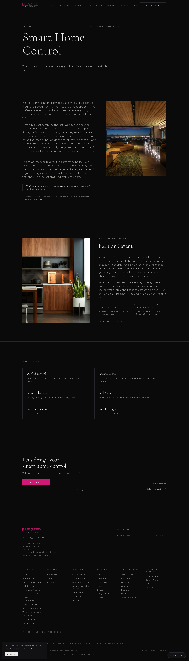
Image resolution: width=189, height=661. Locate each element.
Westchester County (81, 582)
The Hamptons (79, 578)
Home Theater (29, 578)
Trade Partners (127, 574)
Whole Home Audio (31, 612)
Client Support (152, 576)
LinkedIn (40, 632)
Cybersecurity (28, 623)
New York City (78, 574)
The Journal (124, 530)
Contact (149, 587)
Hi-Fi (24, 574)
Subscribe (160, 535)
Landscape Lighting (31, 582)
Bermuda (76, 600)
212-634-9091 (28, 549)
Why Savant (102, 578)
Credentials (102, 582)
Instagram (28, 632)
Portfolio (63, 5)
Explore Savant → (110, 321)
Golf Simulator (28, 619)
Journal (110, 5)
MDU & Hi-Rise (54, 582)
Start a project (153, 5)
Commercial (52, 578)
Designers (125, 590)
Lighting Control (30, 586)
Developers (126, 586)
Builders (125, 582)
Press (99, 586)
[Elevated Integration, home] (30, 5)
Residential (52, 574)
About (89, 5)
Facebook (53, 632)
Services (49, 5)
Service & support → (79, 490)
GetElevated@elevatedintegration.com (40, 552)
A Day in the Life (104, 594)
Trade (99, 5)
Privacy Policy (30, 648)
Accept (11, 654)
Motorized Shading (31, 590)
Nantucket (76, 596)
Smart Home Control (32, 608)
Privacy (145, 651)
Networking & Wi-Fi (31, 594)
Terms (152, 651)
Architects (125, 578)
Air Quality (27, 616)
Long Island (77, 592)
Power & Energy (30, 604)
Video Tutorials (152, 584)
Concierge (177, 655)
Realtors (125, 594)
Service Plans (129, 5)
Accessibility (162, 651)
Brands (100, 590)
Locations (77, 5)
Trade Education (128, 598)
